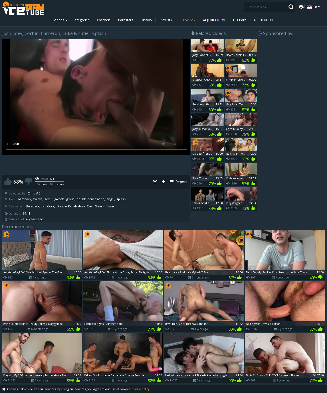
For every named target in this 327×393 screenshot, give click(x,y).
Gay (90, 206)
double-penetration (90, 199)
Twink (110, 206)
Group (99, 206)
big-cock (58, 199)
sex (47, 199)
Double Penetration (71, 206)
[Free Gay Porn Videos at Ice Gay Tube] (23, 8)
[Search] (291, 7)
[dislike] (28, 181)
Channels (104, 20)
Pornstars (125, 20)
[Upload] (301, 6)
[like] (8, 181)
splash (121, 199)
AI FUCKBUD (263, 20)
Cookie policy (140, 389)
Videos (59, 20)
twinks (37, 199)
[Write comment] (155, 182)
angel (110, 199)
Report (181, 181)
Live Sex (189, 20)
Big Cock (48, 206)
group (70, 199)
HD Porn (239, 20)
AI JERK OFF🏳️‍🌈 (214, 20)
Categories (81, 20)
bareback (24, 199)
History (146, 20)
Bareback (32, 206)
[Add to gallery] (163, 182)
